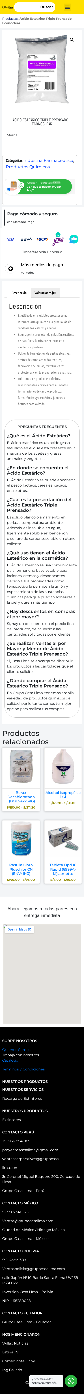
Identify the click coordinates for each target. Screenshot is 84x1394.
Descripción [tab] (19, 293)
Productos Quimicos (28, 166)
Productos (10, 18)
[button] (67, 7)
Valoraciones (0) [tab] (45, 293)
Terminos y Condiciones (23, 1069)
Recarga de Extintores (22, 1098)
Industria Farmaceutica (48, 160)
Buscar (46, 7)
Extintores (11, 1120)
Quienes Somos (16, 1050)
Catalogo (10, 1060)
